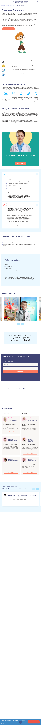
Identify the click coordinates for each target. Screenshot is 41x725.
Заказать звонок (20, 163)
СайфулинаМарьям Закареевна (32, 419)
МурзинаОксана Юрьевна (12, 440)
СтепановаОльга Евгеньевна (12, 419)
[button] (18, 324)
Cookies (13, 720)
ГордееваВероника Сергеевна (13, 460)
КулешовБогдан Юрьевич (32, 460)
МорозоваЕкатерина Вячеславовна (31, 440)
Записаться (11, 431)
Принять (34, 721)
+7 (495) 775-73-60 (31, 159)
